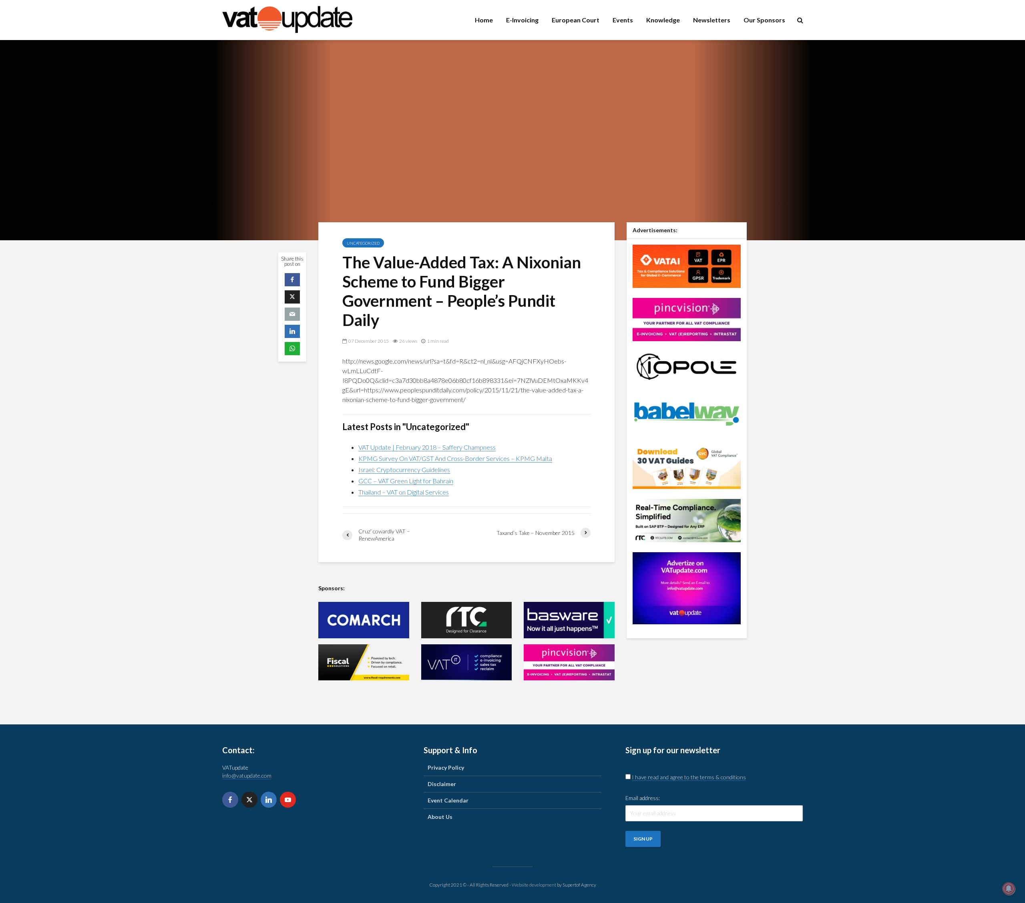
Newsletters (711, 20)
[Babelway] (687, 413)
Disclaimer (442, 783)
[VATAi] (687, 265)
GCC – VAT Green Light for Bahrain (405, 481)
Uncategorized (363, 243)
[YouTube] (288, 800)
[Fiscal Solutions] (363, 662)
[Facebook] (230, 800)
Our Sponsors (764, 20)
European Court (575, 20)
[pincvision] (569, 662)
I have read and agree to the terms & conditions (689, 777)
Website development (534, 885)
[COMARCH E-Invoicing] (363, 620)
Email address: (642, 797)
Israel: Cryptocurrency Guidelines (404, 469)
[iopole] (687, 365)
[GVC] (687, 466)
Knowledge (663, 20)
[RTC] (466, 620)
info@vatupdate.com (246, 775)
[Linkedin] (269, 800)
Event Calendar (448, 800)
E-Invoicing (522, 20)
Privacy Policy (446, 767)
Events (623, 20)
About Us (440, 816)
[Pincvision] (687, 318)
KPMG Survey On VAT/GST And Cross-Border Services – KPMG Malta (455, 458)
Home (484, 20)
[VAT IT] (466, 662)
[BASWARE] (569, 620)
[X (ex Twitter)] (249, 800)
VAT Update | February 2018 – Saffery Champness (427, 447)
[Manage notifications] (1008, 888)
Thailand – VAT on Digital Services (403, 492)
